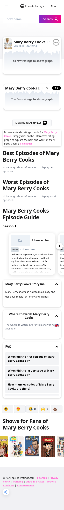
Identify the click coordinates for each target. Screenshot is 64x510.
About (55, 6)
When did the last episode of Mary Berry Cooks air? (31, 373)
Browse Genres (25, 485)
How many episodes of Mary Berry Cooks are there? (31, 386)
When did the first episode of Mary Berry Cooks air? (31, 359)
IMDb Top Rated (35, 481)
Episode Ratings (34, 6)
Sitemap (42, 477)
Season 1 (9, 226)
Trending (18, 481)
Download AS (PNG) (28, 122)
